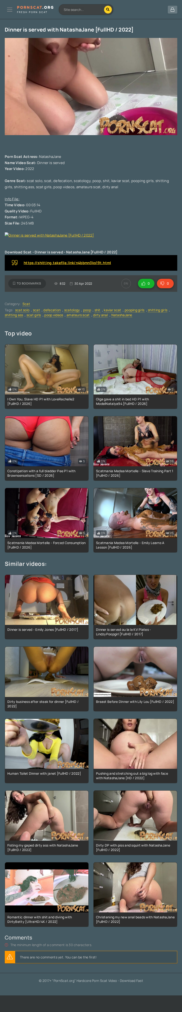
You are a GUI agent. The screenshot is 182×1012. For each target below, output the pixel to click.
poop (87, 310)
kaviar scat (112, 310)
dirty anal (100, 315)
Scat (26, 304)
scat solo (22, 310)
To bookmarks (29, 283)
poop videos (53, 315)
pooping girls (135, 310)
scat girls (34, 315)
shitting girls (157, 310)
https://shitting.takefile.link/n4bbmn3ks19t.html (67, 262)
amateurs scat (78, 315)
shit (97, 310)
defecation (52, 310)
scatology (72, 310)
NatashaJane (121, 315)
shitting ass (14, 315)
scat (36, 310)
